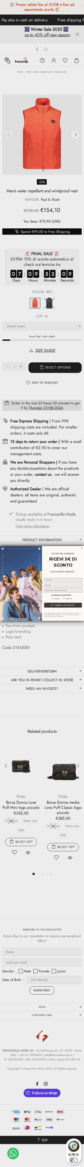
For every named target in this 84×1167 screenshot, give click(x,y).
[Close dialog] (81, 548)
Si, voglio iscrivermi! (63, 605)
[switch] (74, 1160)
